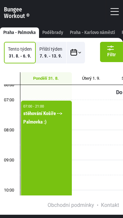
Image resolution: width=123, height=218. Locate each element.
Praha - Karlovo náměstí (92, 32)
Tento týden (20, 52)
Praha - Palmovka (19, 32)
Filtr (111, 54)
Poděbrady (52, 32)
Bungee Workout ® (17, 13)
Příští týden (50, 52)
